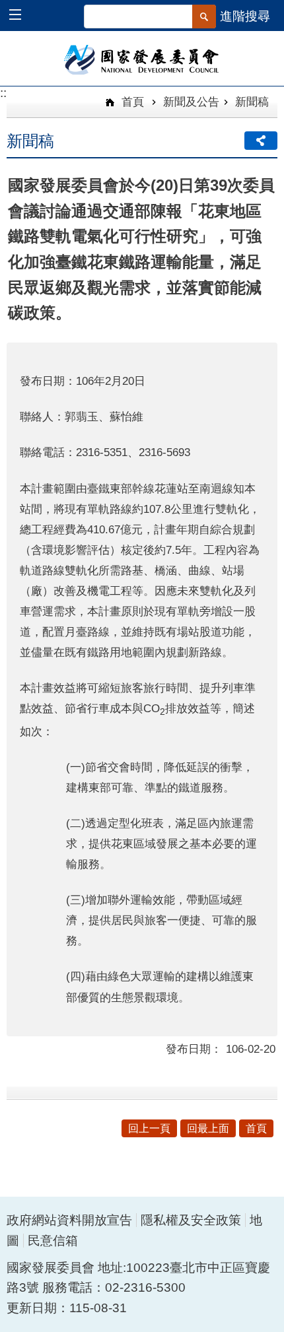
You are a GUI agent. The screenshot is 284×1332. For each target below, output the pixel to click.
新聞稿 (252, 101)
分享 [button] (260, 140)
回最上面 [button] (208, 1128)
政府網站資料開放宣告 (69, 1220)
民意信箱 (53, 1241)
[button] (21, 16)
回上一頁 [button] (149, 1128)
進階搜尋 (245, 16)
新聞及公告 (191, 101)
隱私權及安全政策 (191, 1220)
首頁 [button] (256, 1128)
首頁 (131, 101)
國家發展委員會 (142, 59)
